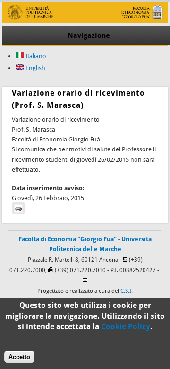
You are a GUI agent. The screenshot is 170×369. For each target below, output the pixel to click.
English (34, 67)
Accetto (19, 356)
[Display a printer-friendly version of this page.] (18, 208)
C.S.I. (126, 291)
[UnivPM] (84, 20)
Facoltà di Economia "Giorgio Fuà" (67, 239)
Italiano (35, 56)
